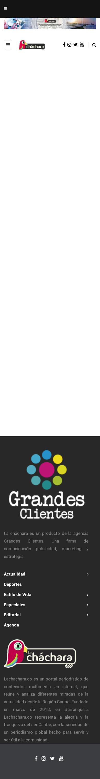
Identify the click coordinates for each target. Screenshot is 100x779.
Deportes (13, 584)
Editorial (12, 614)
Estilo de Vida (17, 594)
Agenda (11, 624)
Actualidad (14, 574)
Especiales (14, 604)
